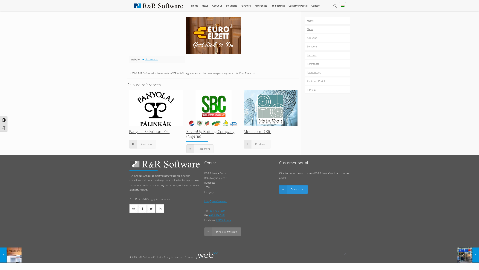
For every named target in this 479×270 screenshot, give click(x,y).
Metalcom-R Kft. (257, 131)
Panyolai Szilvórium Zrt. (149, 131)
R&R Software (223, 220)
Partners (311, 55)
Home (310, 20)
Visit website (151, 59)
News (310, 29)
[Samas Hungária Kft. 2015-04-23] (11, 255)
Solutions (312, 46)
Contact (311, 89)
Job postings (314, 72)
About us (312, 38)
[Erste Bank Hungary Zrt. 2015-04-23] (468, 255)
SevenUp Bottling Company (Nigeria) (210, 134)
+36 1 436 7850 (216, 210)
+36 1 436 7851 (217, 215)
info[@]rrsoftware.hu (215, 201)
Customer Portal (316, 81)
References (313, 63)
